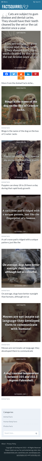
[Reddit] (21, 74)
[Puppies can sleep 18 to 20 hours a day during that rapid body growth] (21, 159)
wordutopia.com (34, 453)
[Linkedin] (28, 74)
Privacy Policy (11, 444)
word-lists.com (23, 453)
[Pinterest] (35, 74)
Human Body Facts (10, 422)
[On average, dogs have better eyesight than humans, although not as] (21, 268)
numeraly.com (35, 455)
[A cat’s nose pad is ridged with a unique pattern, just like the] (21, 214)
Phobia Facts (8, 426)
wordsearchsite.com (10, 453)
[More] (21, 78)
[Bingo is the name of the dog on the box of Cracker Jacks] (21, 105)
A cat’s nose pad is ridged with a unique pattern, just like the (19, 241)
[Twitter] (13, 74)
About (3, 444)
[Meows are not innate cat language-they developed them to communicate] (21, 322)
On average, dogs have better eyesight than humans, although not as (19, 295)
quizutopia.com (22, 455)
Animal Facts (5, 128)
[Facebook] (6, 74)
